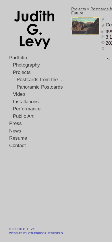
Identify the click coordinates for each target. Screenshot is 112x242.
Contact (17, 145)
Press (15, 123)
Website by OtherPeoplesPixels (36, 233)
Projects (22, 72)
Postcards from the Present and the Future (42, 79)
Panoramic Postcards (40, 87)
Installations (26, 101)
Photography (26, 65)
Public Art (23, 116)
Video (19, 94)
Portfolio (18, 58)
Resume (18, 138)
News (15, 131)
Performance (26, 109)
